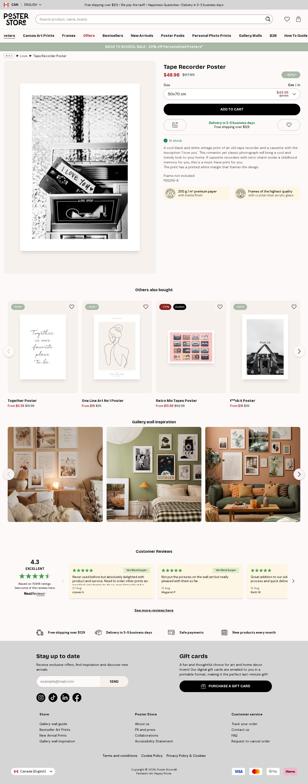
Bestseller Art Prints (54, 729)
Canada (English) (33, 771)
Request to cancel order (250, 741)
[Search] (268, 19)
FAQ (234, 735)
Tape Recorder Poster (49, 56)
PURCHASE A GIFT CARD (229, 686)
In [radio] (299, 85)
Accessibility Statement (154, 741)
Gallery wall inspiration (57, 741)
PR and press (145, 729)
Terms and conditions (120, 755)
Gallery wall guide (53, 724)
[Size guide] (175, 125)
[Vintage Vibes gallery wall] (154, 474)
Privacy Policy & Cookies (186, 755)
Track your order (244, 724)
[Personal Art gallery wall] (252, 474)
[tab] (287, 19)
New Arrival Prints (53, 735)
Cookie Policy (152, 755)
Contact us (240, 729)
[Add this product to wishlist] (288, 125)
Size (167, 85)
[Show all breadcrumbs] (9, 55)
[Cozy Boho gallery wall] (55, 474)
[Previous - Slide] (8, 351)
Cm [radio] (291, 85)
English (30, 5)
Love (23, 56)
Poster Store (165, 769)
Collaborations (146, 735)
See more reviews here (154, 610)
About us (142, 724)
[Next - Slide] (299, 351)
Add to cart (232, 109)
